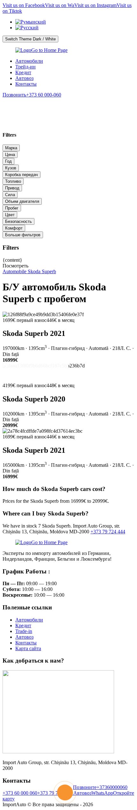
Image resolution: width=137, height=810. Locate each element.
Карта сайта (28, 648)
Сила (10, 194)
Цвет (10, 214)
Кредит (23, 72)
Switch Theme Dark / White (30, 39)
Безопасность (18, 221)
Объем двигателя (22, 201)
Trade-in (23, 631)
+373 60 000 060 (20, 793)
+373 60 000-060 (32, 94)
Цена (10, 154)
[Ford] (68, 106)
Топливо (13, 181)
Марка (11, 148)
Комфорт (14, 228)
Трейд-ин (25, 66)
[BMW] (17, 106)
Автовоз (24, 78)
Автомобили (29, 61)
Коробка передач (21, 174)
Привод (12, 188)
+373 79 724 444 (107, 531)
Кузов (10, 168)
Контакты (26, 84)
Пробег (11, 208)
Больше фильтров (22, 234)
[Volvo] (43, 106)
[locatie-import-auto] (58, 751)
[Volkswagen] (94, 106)
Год (8, 161)
